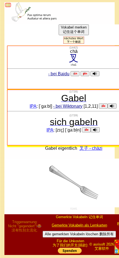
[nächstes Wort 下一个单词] (73, 42)
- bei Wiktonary (67, 106)
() (73, 47)
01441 (73, 208)
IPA (33, 106)
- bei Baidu (58, 73)
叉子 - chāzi (90, 148)
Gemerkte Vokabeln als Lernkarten (79, 225)
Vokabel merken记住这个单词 (74, 29)
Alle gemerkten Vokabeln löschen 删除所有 (79, 234)
